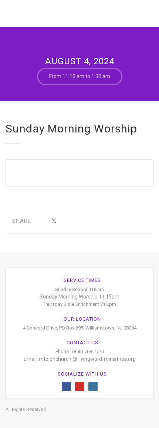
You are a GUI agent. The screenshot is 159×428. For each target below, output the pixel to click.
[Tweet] (53, 221)
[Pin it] (88, 221)
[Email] (122, 221)
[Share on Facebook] (42, 221)
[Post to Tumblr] (76, 221)
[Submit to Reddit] (99, 221)
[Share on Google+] (65, 221)
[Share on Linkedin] (111, 221)
